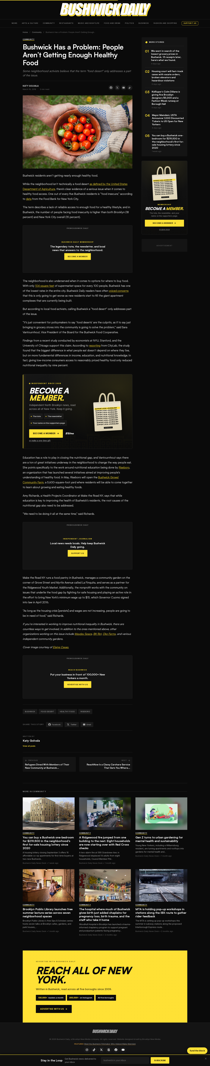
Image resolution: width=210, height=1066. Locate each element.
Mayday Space (83, 634)
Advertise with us (53, 1009)
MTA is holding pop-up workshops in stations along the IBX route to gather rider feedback (160, 912)
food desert (47, 711)
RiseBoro (85, 711)
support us (190, 23)
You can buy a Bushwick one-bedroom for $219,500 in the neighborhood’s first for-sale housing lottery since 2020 (48, 843)
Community (49, 23)
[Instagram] (87, 1050)
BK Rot (97, 634)
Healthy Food (67, 711)
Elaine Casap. (61, 647)
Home (25, 32)
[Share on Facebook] (111, 87)
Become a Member (78, 256)
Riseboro (124, 467)
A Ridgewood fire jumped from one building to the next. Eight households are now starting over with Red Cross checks (104, 843)
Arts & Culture (30, 23)
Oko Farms (109, 634)
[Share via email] (123, 87)
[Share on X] (117, 87)
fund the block (197, 1050)
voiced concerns (119, 290)
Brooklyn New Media (151, 1039)
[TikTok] (94, 1050)
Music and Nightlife (89, 23)
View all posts (29, 746)
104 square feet (44, 285)
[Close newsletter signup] (206, 1059)
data (28, 199)
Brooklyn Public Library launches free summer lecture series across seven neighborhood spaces (48, 912)
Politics (129, 23)
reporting (94, 345)
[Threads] (109, 1050)
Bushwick (144, 23)
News (14, 23)
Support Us (77, 553)
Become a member (46, 433)
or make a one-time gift (39, 440)
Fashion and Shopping (165, 23)
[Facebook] (116, 1050)
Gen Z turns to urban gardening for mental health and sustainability (159, 839)
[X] (101, 1050)
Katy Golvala (31, 740)
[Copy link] (129, 87)
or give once (164, 229)
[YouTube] (123, 1050)
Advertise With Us (77, 684)
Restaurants (66, 23)
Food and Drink (112, 23)
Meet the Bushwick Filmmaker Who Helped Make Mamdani (110, 1044)
